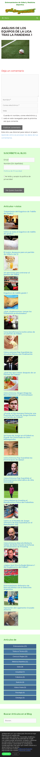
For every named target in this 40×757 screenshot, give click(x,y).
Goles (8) (20, 667)
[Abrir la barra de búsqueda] (37, 18)
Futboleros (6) (20, 677)
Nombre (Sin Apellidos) (13, 164)
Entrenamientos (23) (20, 646)
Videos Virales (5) (20, 687)
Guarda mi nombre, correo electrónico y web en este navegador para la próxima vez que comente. (20, 118)
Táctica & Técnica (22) (20, 651)
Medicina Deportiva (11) (20, 661)
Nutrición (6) (20, 682)
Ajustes (15, 754)
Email (6, 160)
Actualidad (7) (20, 672)
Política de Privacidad (13, 171)
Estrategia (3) (20, 697)
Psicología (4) (20, 692)
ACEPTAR (6, 754)
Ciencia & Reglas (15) (20, 656)
